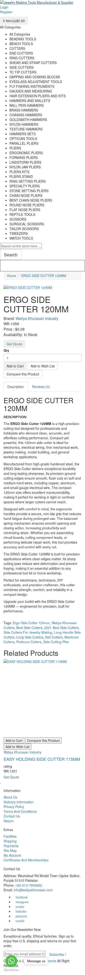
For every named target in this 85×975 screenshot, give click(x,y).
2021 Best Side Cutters (61, 627)
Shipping (10, 841)
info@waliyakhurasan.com (33, 889)
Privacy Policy (14, 806)
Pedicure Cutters (28, 641)
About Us (10, 797)
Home (11, 275)
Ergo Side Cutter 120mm (31, 622)
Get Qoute (14, 344)
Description (15, 386)
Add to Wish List (43, 366)
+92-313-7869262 (28, 885)
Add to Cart (15, 366)
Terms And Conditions (20, 811)
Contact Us (12, 816)
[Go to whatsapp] (11, 961)
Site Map (10, 850)
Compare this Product (23, 374)
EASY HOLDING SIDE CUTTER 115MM (42, 759)
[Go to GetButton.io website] (11, 970)
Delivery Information (19, 801)
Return (9, 820)
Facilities (10, 836)
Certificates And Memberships (26, 860)
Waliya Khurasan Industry (37, 318)
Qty (6, 350)
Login (4, 7)
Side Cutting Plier (56, 641)
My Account (12, 855)
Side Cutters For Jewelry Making (28, 632)
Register (6, 11)
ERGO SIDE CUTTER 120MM (43, 275)
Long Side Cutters (29, 637)
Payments (11, 845)
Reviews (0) (41, 386)
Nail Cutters (54, 637)
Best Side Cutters (29, 627)
